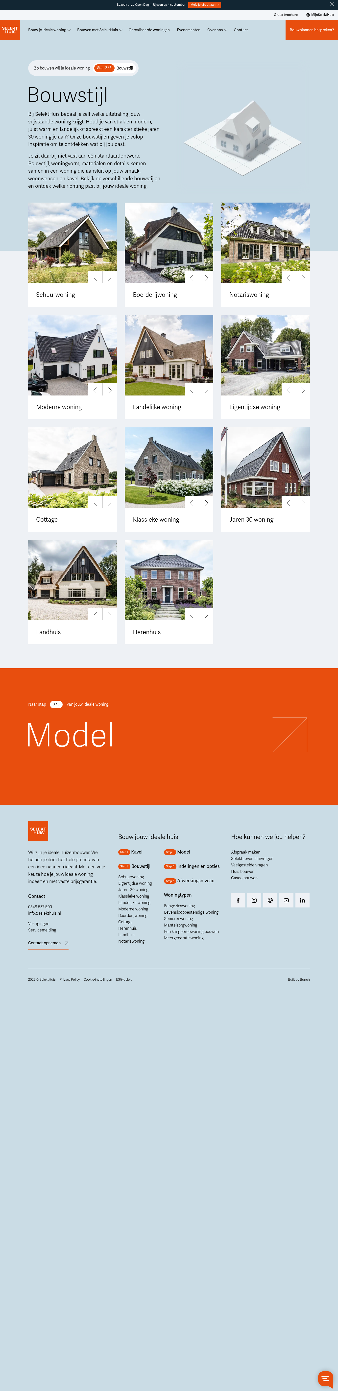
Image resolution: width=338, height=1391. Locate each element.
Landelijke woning (134, 902)
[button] (95, 278)
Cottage (125, 922)
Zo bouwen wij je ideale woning (62, 68)
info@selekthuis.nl (44, 913)
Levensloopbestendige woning (191, 912)
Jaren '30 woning (133, 889)
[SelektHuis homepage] (10, 30)
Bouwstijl (125, 68)
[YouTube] (286, 900)
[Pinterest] (270, 900)
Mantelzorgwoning (180, 925)
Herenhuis (127, 928)
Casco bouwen (244, 878)
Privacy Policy (70, 979)
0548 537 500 (40, 906)
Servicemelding (42, 930)
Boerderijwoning (132, 915)
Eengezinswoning (179, 906)
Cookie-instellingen (98, 979)
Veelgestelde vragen (249, 865)
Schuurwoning (131, 877)
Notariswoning (131, 941)
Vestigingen (38, 923)
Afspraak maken (245, 852)
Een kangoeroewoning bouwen (191, 931)
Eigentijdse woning (135, 883)
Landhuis (126, 934)
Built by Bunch (299, 979)
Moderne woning (133, 909)
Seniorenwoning (178, 918)
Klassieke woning (133, 896)
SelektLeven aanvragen (252, 858)
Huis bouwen (242, 871)
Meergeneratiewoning (184, 938)
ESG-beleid (124, 979)
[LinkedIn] (302, 900)
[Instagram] (238, 900)
